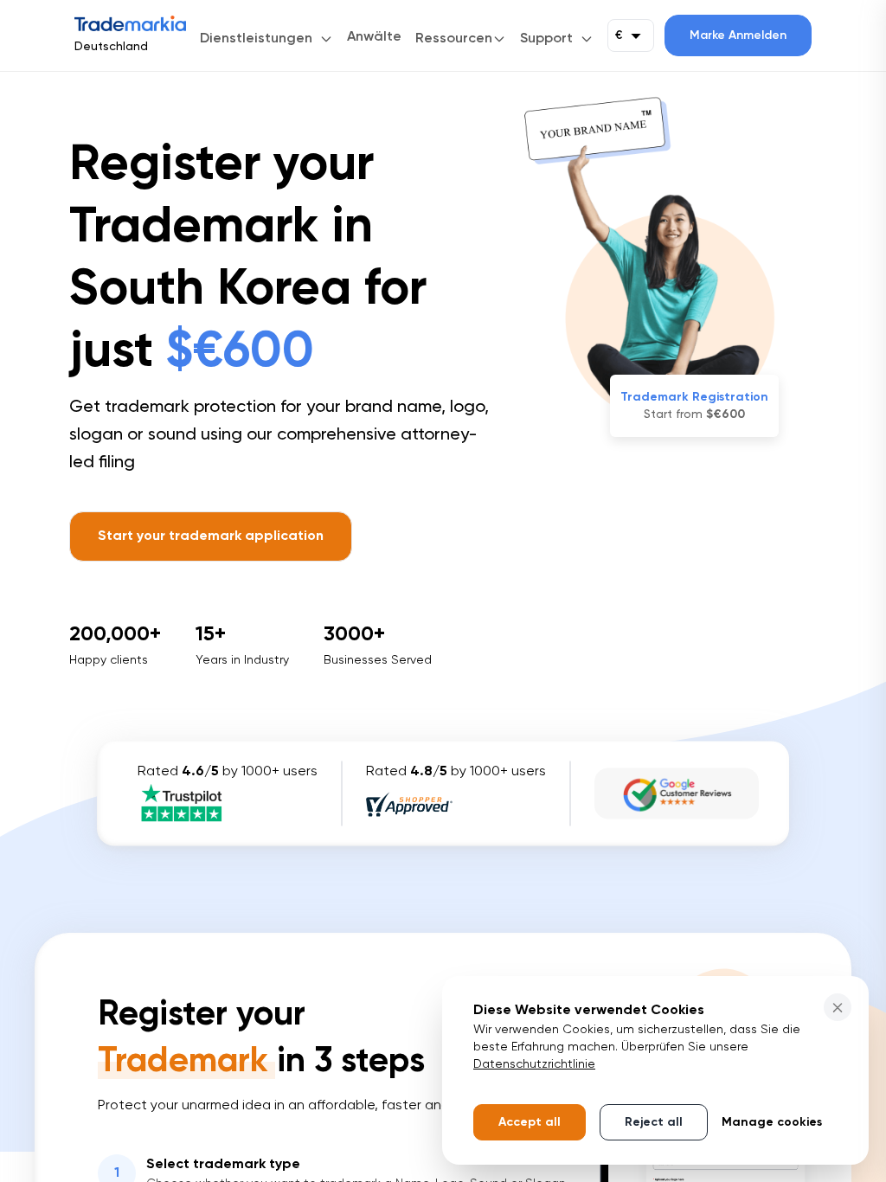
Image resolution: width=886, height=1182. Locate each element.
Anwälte (374, 37)
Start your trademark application (211, 536)
